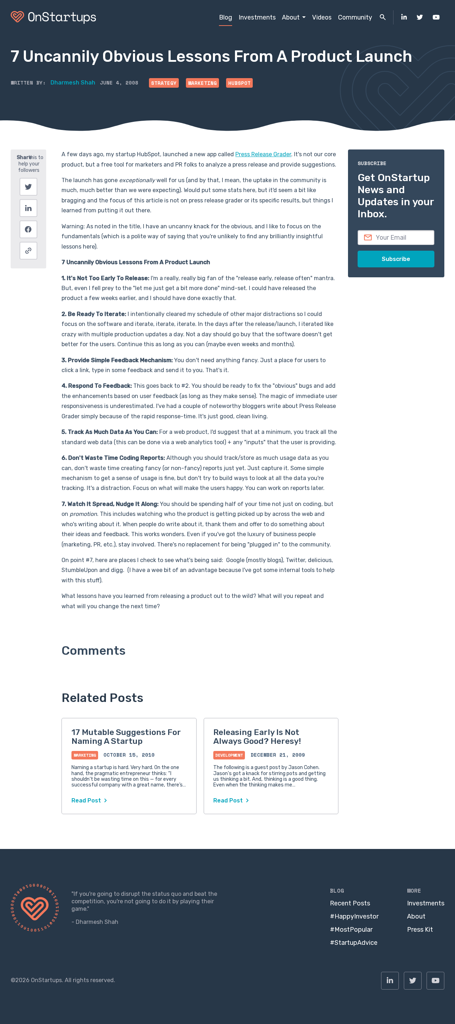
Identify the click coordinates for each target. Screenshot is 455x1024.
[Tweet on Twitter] (28, 187)
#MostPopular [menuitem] (351, 929)
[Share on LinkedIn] (28, 208)
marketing (202, 83)
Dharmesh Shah (72, 82)
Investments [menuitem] (257, 17)
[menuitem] (404, 17)
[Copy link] (28, 251)
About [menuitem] (291, 17)
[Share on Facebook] (28, 229)
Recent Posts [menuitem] (350, 903)
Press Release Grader (263, 154)
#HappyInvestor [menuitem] (354, 916)
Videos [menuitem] (322, 17)
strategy (164, 83)
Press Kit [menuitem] (420, 929)
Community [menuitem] (355, 17)
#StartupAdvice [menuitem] (354, 943)
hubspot (239, 83)
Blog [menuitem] (225, 17)
